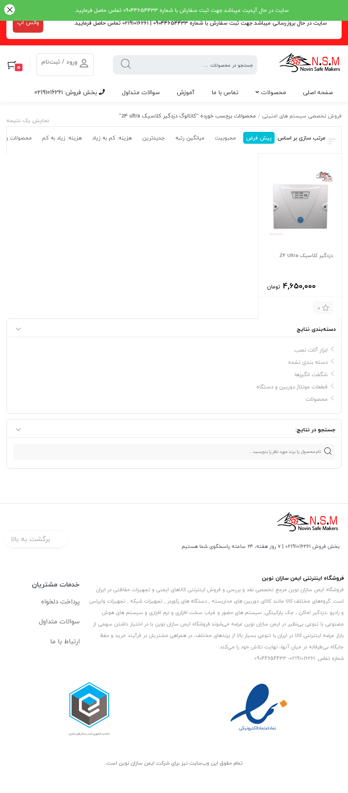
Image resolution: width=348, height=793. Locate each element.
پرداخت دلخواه (60, 601)
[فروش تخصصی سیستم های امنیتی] (310, 64)
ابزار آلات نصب (311, 350)
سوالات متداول (141, 92)
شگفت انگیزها (311, 374)
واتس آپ (28, 22)
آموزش (185, 92)
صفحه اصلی (318, 92)
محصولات (273, 92)
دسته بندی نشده (308, 362)
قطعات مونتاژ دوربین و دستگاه (292, 386)
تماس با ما (225, 92)
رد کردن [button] (9, 10)
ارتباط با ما (65, 641)
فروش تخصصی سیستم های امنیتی (302, 116)
